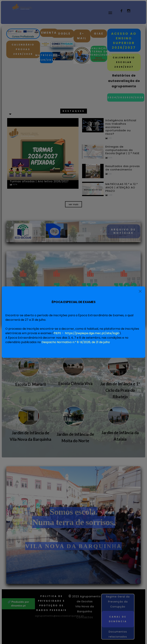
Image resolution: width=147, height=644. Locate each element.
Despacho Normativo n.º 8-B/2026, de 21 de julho (76, 342)
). (87, 333)
